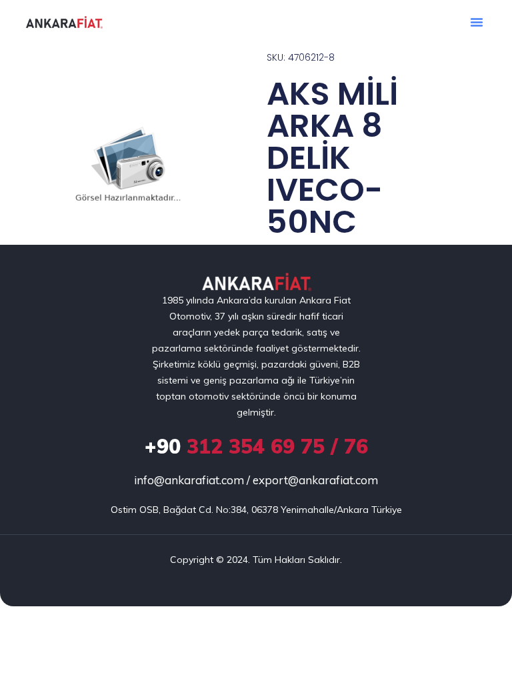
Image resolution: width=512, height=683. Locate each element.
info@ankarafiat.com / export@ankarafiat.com (256, 480)
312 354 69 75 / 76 (256, 446)
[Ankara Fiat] (256, 282)
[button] (477, 22)
